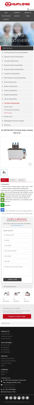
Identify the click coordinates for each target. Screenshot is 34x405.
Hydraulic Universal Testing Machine (13, 56)
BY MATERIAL (5, 347)
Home (6, 12)
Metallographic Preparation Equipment (14, 120)
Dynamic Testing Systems (10, 86)
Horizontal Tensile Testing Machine (13, 65)
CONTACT (6, 19)
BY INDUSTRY (5, 349)
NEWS (3, 374)
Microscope (7, 125)
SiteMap (27, 402)
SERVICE (17, 16)
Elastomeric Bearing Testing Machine (13, 69)
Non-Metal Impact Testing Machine (11, 110)
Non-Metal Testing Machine (11, 103)
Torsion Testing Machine (10, 90)
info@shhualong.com (17, 225)
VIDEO (28, 16)
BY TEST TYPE (5, 345)
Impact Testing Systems (10, 82)
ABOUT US (4, 372)
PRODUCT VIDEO (13, 180)
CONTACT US (5, 378)
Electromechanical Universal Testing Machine (16, 52)
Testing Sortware (6, 338)
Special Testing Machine (10, 99)
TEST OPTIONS (6, 16)
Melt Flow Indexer (8, 106)
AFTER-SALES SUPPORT (8, 361)
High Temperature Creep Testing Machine (15, 78)
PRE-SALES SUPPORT (7, 358)
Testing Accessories (6, 336)
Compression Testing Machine (12, 73)
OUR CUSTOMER (6, 363)
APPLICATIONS (5, 180)
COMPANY (17, 12)
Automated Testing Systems (11, 61)
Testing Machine (5, 334)
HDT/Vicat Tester (7, 48)
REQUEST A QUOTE (22, 180)
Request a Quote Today (17, 316)
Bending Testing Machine (10, 94)
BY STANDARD (5, 352)
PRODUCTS (28, 12)
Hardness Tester (8, 116)
